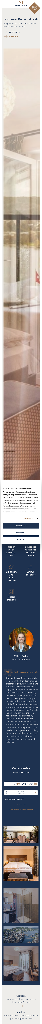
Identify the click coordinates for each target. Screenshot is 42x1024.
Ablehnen (21, 539)
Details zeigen (29, 519)
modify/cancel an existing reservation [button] (22, 809)
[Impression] (21, 834)
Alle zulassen (21, 526)
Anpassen (20, 533)
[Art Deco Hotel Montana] (21, 4)
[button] (12, 784)
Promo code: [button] (22, 805)
